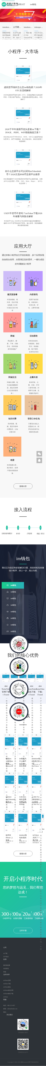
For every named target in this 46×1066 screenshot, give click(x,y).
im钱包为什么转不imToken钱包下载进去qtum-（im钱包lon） (22, 760)
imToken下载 (7, 983)
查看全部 (23, 486)
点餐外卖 (34, 377)
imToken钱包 (7, 987)
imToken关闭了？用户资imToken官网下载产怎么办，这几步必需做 (36, 836)
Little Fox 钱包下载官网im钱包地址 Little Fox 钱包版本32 (22, 798)
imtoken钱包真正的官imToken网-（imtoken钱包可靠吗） (36, 760)
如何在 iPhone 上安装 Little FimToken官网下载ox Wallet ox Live (9, 836)
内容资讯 (34, 294)
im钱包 (33, 4)
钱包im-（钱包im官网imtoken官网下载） (9, 760)
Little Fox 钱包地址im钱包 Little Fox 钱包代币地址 (36, 798)
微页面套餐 (12, 294)
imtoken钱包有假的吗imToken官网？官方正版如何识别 (23, 836)
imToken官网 (7, 980)
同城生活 (12, 377)
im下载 (5, 953)
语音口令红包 (34, 419)
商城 (12, 336)
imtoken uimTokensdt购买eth (9, 798)
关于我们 (6, 956)
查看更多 (19, 745)
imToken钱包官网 (8, 990)
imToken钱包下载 (8, 993)
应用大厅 (21, 4)
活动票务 (34, 336)
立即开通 (23, 931)
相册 (12, 460)
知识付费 (12, 419)
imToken (5, 997)
